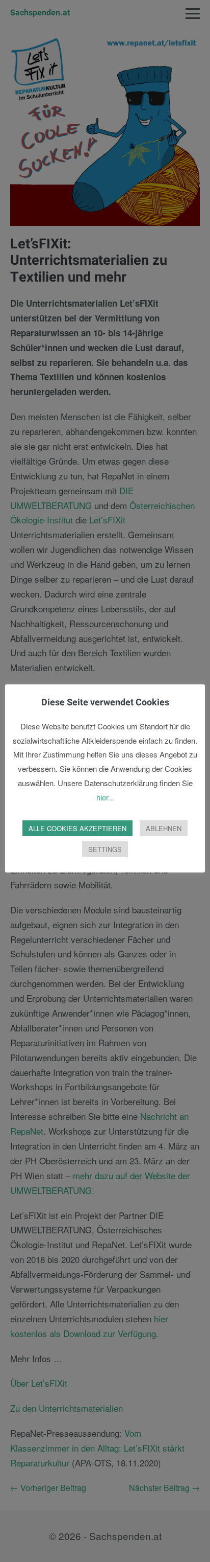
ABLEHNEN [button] (163, 828)
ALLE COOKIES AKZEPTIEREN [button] (77, 828)
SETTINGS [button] (105, 849)
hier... (105, 797)
